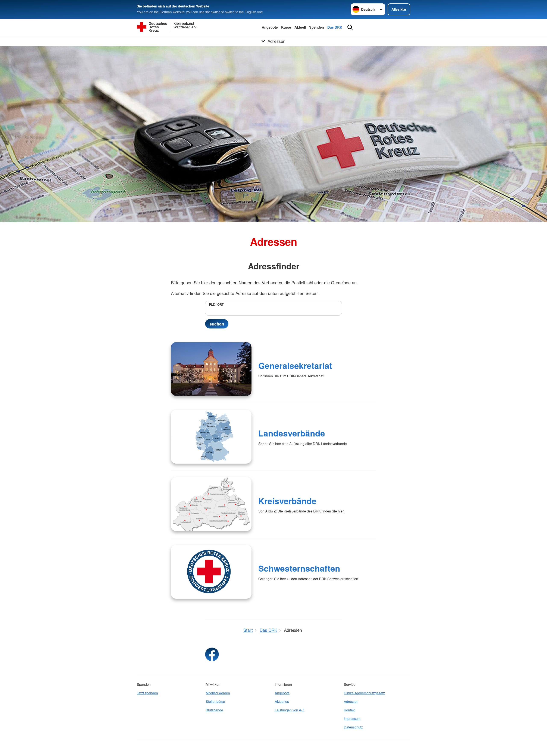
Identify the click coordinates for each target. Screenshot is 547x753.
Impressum (352, 718)
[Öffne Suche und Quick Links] (350, 27)
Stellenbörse (215, 701)
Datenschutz (353, 727)
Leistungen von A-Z (289, 710)
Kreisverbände (287, 501)
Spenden (316, 27)
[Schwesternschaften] (211, 572)
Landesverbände (291, 433)
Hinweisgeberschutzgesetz (364, 692)
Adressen (351, 701)
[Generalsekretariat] (211, 369)
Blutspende (214, 710)
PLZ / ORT (216, 304)
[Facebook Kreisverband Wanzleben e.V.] (212, 654)
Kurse (286, 27)
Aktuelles (282, 701)
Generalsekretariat (295, 365)
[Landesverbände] (211, 437)
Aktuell (300, 27)
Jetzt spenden (147, 692)
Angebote (270, 27)
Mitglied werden (218, 692)
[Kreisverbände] (211, 504)
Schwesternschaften (299, 568)
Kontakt (349, 710)
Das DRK (334, 27)
